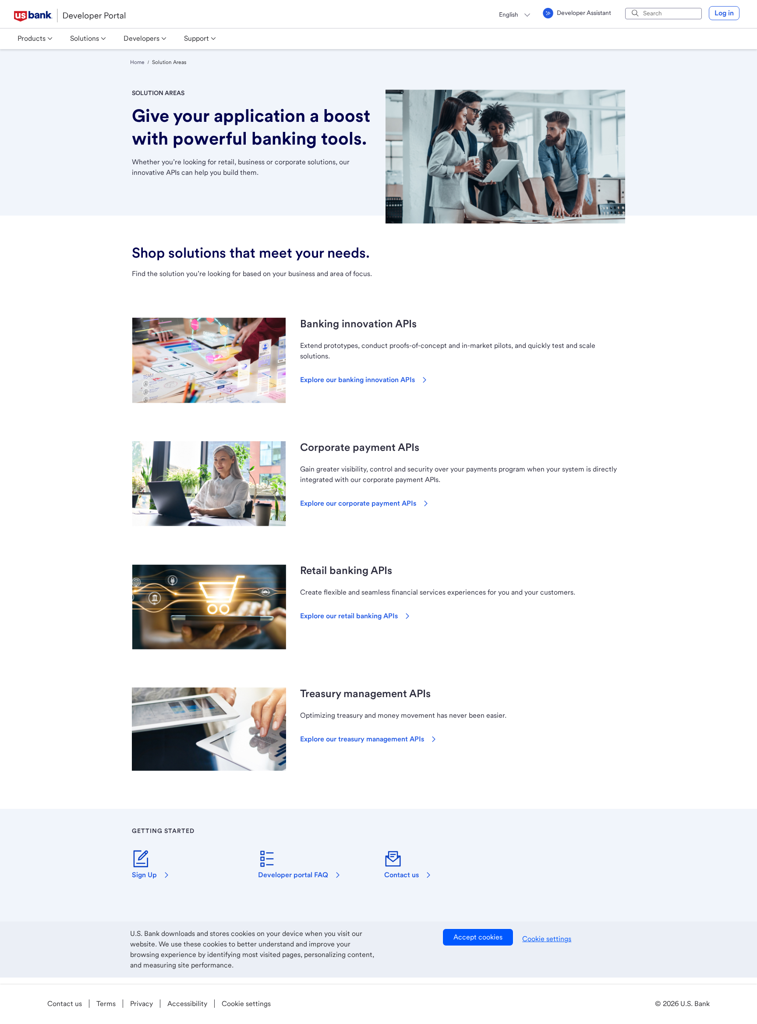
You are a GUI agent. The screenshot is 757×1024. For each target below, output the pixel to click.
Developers (141, 38)
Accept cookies (477, 937)
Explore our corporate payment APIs (358, 503)
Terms (106, 1003)
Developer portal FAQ (293, 875)
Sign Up (144, 875)
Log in (724, 13)
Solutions (84, 38)
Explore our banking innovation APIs (357, 380)
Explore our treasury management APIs (362, 739)
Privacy (141, 1003)
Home (137, 62)
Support (196, 38)
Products (32, 38)
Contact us (401, 875)
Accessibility (187, 1003)
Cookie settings (546, 939)
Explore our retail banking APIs (349, 616)
